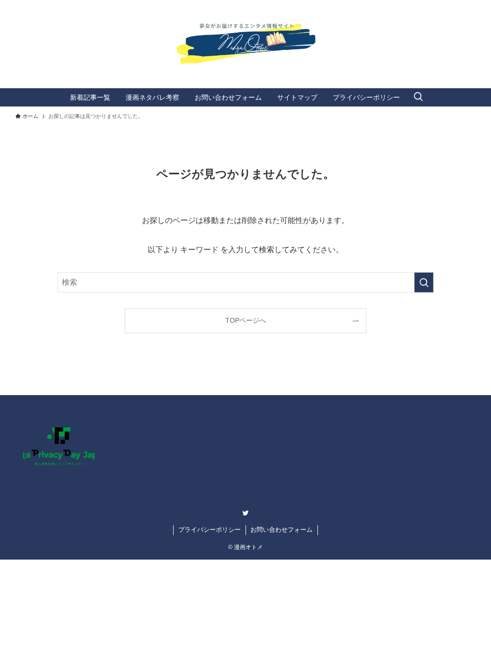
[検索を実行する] (423, 282)
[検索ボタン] (418, 97)
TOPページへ (245, 320)
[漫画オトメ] (245, 40)
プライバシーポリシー (209, 529)
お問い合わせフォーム (281, 529)
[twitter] (245, 513)
